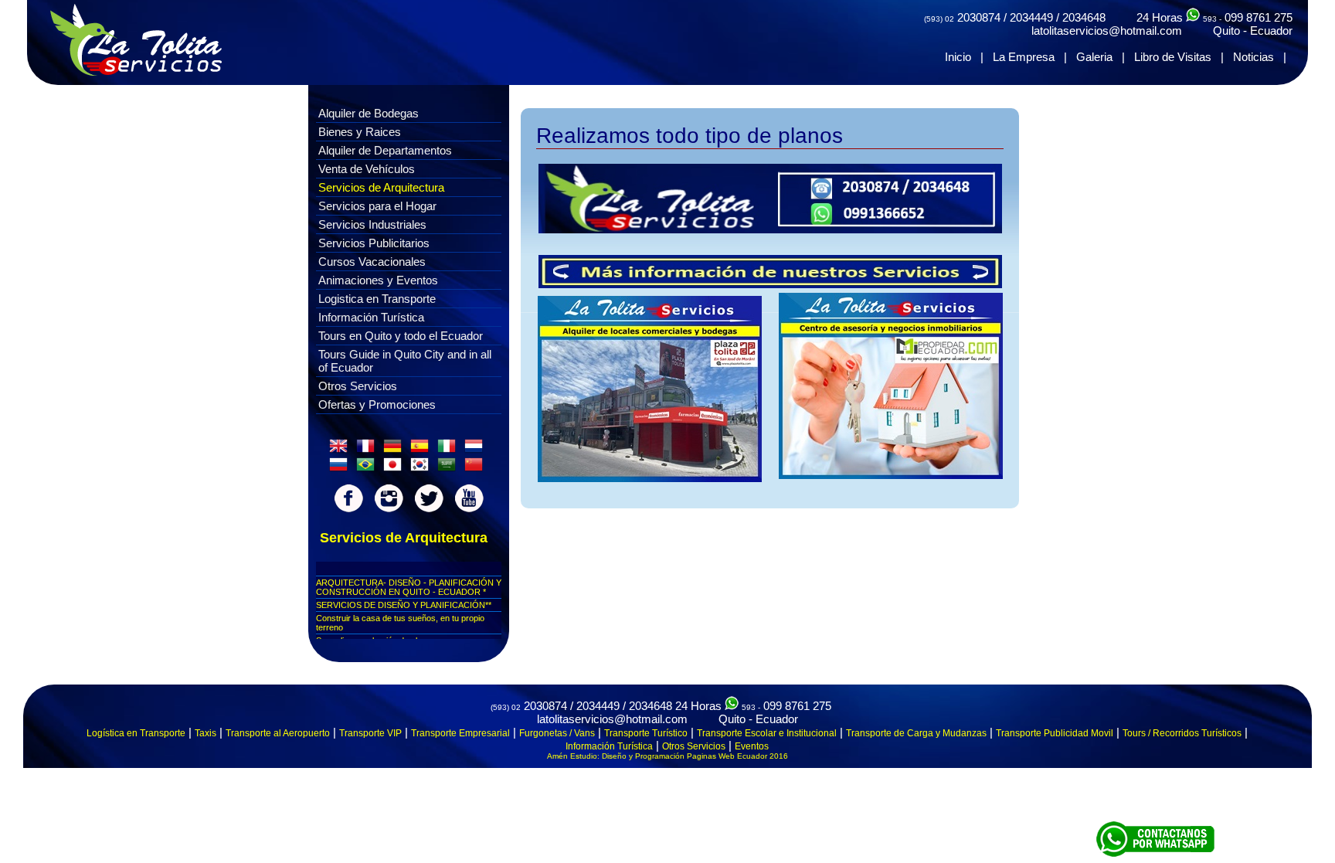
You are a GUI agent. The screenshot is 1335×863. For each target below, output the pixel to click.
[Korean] (422, 468)
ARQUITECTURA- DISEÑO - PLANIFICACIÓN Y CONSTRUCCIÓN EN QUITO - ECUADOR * (408, 587)
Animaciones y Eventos (378, 280)
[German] (395, 449)
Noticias (1253, 56)
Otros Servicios (357, 385)
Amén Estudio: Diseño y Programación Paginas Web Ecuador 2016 (667, 756)
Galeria (1094, 56)
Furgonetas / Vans (557, 733)
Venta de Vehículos (366, 168)
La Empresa (1024, 56)
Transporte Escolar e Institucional (767, 733)
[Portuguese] (368, 468)
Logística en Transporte (136, 733)
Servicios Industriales (372, 224)
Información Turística (371, 317)
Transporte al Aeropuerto (278, 733)
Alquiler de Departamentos (385, 150)
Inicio (958, 56)
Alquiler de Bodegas (368, 113)
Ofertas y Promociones (377, 404)
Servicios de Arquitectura (381, 187)
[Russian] (341, 468)
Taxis (205, 733)
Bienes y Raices (359, 131)
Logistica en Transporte (377, 298)
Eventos (752, 746)
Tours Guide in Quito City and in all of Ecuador (404, 361)
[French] (368, 449)
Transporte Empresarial (460, 733)
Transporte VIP (370, 733)
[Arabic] (449, 468)
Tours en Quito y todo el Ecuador (400, 335)
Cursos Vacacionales (372, 261)
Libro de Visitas (1172, 56)
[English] (341, 449)
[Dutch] (476, 449)
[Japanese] (395, 468)
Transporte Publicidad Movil (1054, 733)
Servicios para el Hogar (377, 205)
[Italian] (449, 449)
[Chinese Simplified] (476, 468)
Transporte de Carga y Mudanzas (916, 733)
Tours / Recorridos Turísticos (1182, 733)
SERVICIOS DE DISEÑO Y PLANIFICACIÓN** (403, 605)
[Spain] (422, 449)
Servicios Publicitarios (374, 243)
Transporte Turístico (646, 733)
